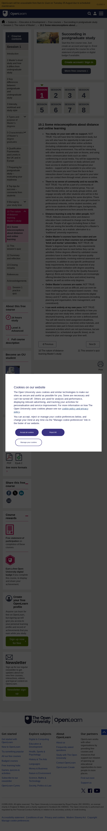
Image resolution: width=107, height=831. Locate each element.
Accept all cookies (27, 432)
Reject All (53, 432)
